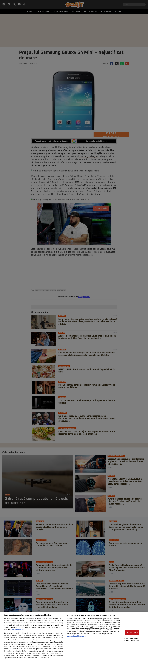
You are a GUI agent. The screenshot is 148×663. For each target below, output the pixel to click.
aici (10, 648)
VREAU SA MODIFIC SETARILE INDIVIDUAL (131, 639)
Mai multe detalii (17, 629)
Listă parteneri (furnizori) (76, 636)
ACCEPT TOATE (132, 632)
